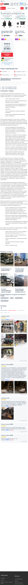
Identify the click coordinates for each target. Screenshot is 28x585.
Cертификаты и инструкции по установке (7, 63)
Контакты (17, 576)
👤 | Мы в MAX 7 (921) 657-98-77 (16, 1)
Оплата (2, 580)
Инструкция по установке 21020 (20, 75)
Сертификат (6, 71)
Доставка (3, 578)
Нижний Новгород (19, 582)
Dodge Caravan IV (4, 298)
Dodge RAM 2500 (4, 300)
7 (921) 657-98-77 (15, 3)
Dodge (12, 298)
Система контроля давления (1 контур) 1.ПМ (20, 32)
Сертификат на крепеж (21, 72)
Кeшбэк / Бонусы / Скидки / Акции (7, 582)
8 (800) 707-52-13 (15, 5)
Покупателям (4, 575)
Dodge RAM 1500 (18, 298)
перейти (12, 319)
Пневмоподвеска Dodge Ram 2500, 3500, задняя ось (7, 32)
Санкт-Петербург (18, 579)
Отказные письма (7, 74)
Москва (16, 581)
